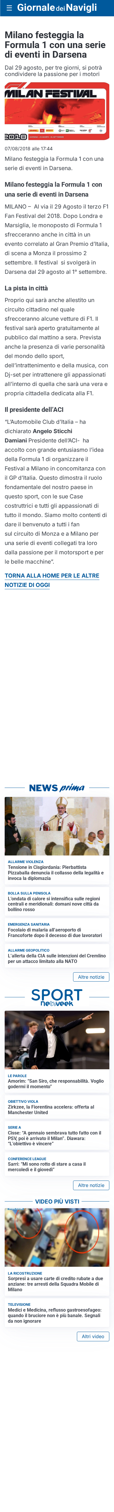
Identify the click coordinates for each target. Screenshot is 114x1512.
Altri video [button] (93, 1336)
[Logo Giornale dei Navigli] (57, 8)
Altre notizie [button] (91, 977)
